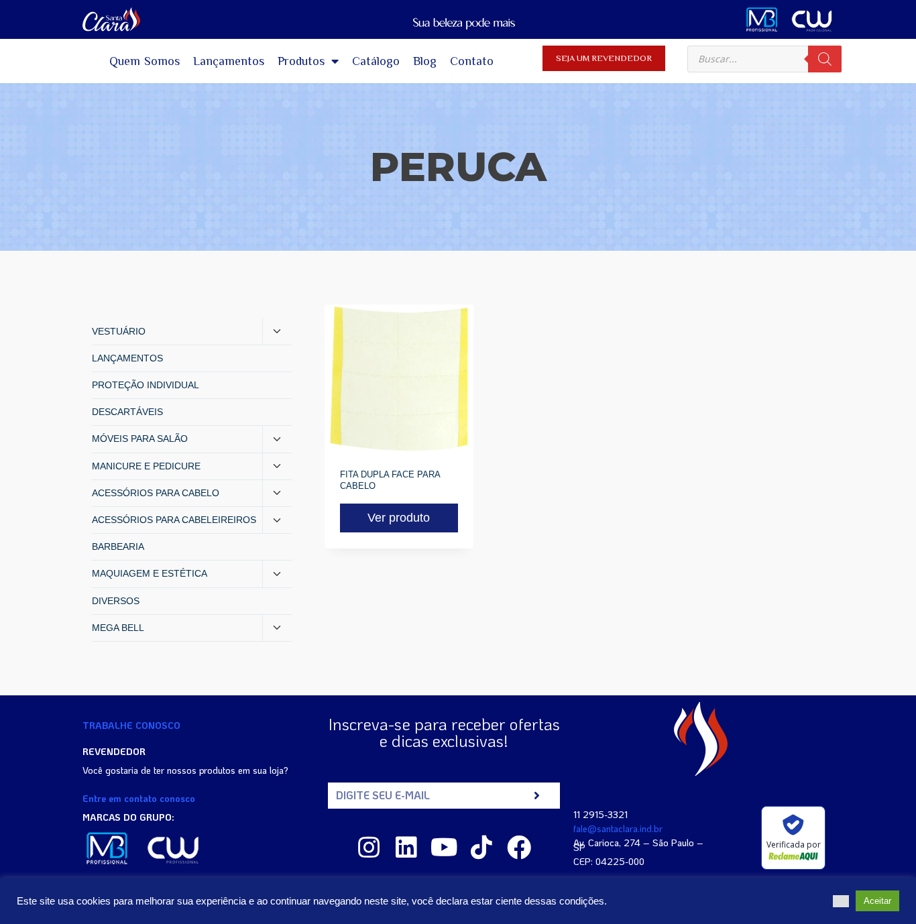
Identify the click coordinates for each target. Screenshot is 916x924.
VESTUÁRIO (119, 331)
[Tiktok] (481, 847)
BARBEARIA (118, 546)
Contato (472, 61)
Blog (425, 61)
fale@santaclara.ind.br (618, 828)
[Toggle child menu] (277, 332)
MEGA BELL (118, 627)
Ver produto (398, 517)
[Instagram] (369, 847)
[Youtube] (444, 847)
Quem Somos (144, 61)
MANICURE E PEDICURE (146, 466)
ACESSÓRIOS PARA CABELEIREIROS (174, 519)
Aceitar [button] (877, 901)
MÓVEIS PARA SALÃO (140, 438)
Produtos (301, 61)
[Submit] (537, 796)
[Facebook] (519, 847)
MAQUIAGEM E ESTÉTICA (149, 573)
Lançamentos (228, 61)
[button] (841, 901)
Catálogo (376, 61)
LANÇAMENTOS (127, 358)
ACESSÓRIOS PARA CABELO (155, 492)
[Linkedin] (406, 847)
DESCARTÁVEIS (127, 411)
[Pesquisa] (825, 59)
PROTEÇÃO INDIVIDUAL (145, 385)
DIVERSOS (115, 600)
